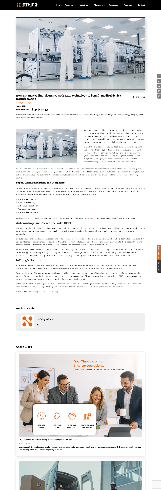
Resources (113, 5)
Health (18, 103)
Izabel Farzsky (32, 291)
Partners (128, 5)
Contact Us (159, 266)
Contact (141, 5)
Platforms (98, 5)
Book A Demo (159, 252)
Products (69, 5)
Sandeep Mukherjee (51, 291)
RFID (93, 218)
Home (59, 5)
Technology (26, 103)
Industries (83, 5)
